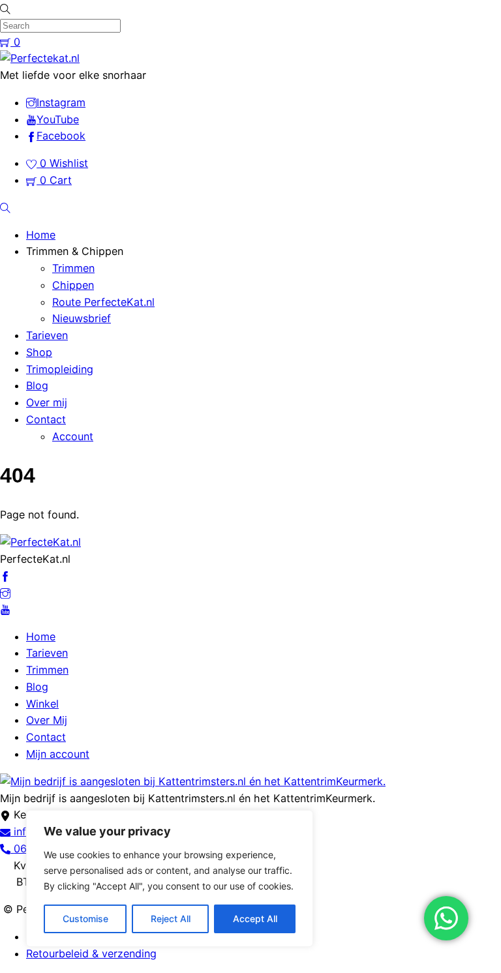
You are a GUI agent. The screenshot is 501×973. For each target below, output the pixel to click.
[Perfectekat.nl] (40, 58)
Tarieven (47, 335)
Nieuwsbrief (81, 318)
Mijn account (57, 753)
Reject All (170, 918)
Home (40, 234)
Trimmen (73, 268)
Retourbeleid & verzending (91, 953)
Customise (85, 918)
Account (72, 436)
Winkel (42, 703)
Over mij (46, 402)
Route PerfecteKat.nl (103, 301)
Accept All (255, 918)
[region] (169, 878)
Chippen (73, 285)
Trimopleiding (59, 369)
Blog (37, 385)
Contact (46, 419)
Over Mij (46, 719)
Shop (39, 352)
